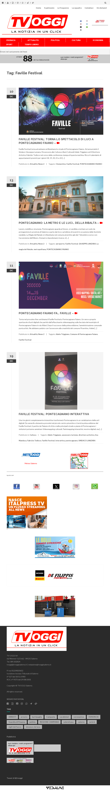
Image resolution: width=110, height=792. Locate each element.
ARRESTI (12, 717)
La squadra (77, 8)
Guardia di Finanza (16, 722)
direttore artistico (86, 435)
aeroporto (60, 244)
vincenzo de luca (33, 727)
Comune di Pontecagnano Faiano (84, 334)
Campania (50, 717)
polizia (32, 722)
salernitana (68, 722)
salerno (81, 722)
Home (38, 8)
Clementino (61, 164)
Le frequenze (63, 8)
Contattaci (89, 8)
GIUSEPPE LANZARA (87, 244)
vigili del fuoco (14, 727)
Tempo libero (32, 44)
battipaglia (37, 717)
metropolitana (40, 249)
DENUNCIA (94, 717)
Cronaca (10, 40)
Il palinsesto (49, 8)
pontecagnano (71, 440)
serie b (92, 722)
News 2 (41, 164)
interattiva (60, 440)
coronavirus (79, 717)
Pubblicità (11, 736)
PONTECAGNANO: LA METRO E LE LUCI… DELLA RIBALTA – (59, 222)
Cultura (76, 40)
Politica (55, 40)
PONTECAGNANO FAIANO (91, 164)
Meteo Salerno (31, 463)
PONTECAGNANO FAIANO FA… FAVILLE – (47, 313)
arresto (24, 717)
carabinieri (64, 717)
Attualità (33, 40)
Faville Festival (73, 164)
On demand (102, 8)
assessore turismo (70, 435)
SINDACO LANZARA (86, 440)
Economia (98, 40)
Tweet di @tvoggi (15, 778)
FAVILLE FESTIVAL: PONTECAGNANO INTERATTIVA (54, 414)
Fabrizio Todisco (34, 440)
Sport (9, 44)
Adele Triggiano (62, 334)
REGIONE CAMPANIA (49, 722)
